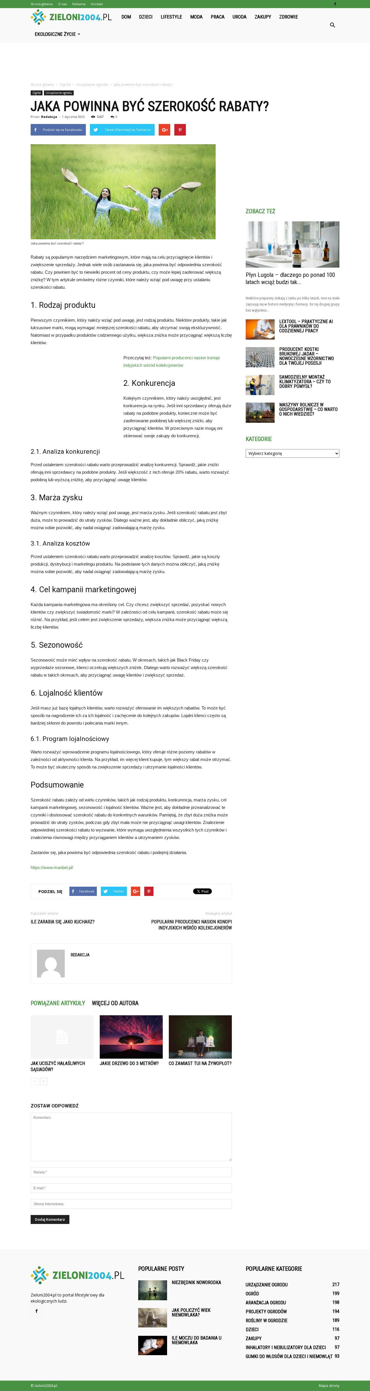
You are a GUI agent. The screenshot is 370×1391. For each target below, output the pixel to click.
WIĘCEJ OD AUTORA (115, 1003)
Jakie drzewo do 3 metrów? (129, 1063)
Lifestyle (171, 17)
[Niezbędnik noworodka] (152, 1290)
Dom (126, 17)
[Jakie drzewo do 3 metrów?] (131, 1037)
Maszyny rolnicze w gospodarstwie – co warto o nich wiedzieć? (308, 409)
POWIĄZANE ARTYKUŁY (58, 1003)
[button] (332, 25)
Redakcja (49, 116)
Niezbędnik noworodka (196, 1282)
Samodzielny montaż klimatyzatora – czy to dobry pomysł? (305, 381)
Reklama (79, 4)
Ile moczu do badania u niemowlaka (196, 1340)
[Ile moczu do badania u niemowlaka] (152, 1345)
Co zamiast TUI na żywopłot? (200, 1063)
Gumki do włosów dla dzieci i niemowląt (289, 1356)
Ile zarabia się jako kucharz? (63, 922)
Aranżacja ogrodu (266, 1302)
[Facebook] (335, 4)
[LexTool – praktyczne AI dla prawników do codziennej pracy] (260, 329)
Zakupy (263, 17)
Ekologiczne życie (55, 34)
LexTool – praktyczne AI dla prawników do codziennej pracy (306, 326)
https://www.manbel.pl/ (52, 867)
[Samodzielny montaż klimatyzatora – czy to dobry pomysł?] (260, 385)
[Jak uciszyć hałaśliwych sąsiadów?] (62, 1037)
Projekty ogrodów (266, 1311)
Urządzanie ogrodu (59, 93)
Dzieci (146, 17)
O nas (62, 4)
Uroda (240, 17)
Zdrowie (288, 17)
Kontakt (97, 4)
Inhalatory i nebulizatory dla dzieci (286, 1347)
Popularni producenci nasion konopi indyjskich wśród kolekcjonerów (191, 925)
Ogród (36, 93)
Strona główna (42, 4)
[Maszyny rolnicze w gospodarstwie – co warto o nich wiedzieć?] (260, 413)
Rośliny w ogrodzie (266, 1320)
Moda (196, 17)
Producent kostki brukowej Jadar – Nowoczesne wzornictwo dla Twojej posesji (306, 356)
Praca (218, 17)
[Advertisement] (185, 63)
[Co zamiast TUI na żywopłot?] (200, 1037)
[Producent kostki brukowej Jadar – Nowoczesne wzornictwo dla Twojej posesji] (260, 357)
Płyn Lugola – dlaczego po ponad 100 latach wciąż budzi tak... (290, 278)
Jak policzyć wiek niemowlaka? (191, 1312)
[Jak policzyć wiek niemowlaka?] (152, 1317)
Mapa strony (329, 1385)
